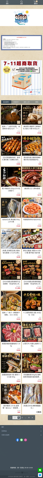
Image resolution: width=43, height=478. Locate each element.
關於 (3, 427)
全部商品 (4, 431)
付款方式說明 (5, 435)
